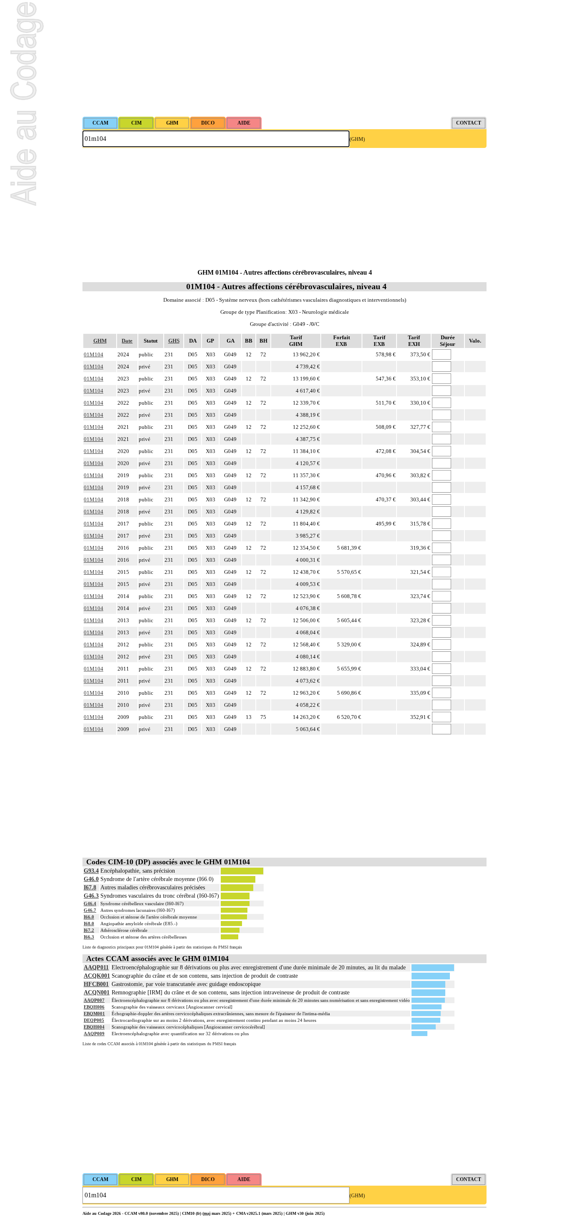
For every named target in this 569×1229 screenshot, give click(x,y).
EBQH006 (94, 1006)
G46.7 (90, 910)
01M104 (93, 354)
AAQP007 (94, 1000)
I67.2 (89, 930)
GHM (100, 341)
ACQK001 (97, 976)
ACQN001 (97, 992)
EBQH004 (94, 1026)
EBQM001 (94, 1013)
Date (127, 341)
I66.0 (89, 916)
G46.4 (90, 903)
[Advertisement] (284, 58)
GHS (174, 341)
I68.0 (89, 923)
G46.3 (91, 896)
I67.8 (90, 887)
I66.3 (89, 936)
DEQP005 (94, 1020)
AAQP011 (96, 967)
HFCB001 (96, 984)
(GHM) (357, 139)
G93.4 (91, 871)
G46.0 (91, 879)
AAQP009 (94, 1033)
